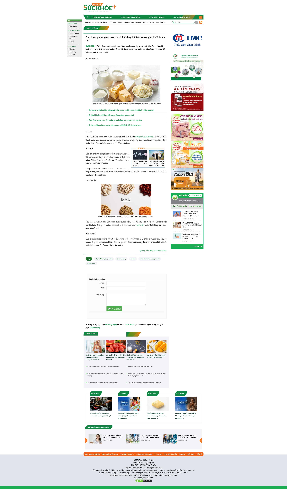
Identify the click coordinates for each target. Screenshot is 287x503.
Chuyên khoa (73, 26)
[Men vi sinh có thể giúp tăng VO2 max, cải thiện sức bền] (132, 438)
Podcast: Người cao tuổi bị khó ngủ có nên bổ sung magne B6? (185, 415)
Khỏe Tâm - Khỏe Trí (127, 454)
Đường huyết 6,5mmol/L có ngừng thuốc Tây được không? (192, 236)
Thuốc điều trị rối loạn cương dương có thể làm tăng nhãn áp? (156, 415)
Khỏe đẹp (72, 54)
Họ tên (101, 283)
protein (132, 259)
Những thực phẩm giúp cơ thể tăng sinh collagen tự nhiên (95, 357)
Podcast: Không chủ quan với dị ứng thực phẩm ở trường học (128, 415)
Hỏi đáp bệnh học (74, 33)
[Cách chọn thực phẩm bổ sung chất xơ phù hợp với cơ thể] (95, 438)
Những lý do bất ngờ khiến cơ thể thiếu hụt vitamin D (135, 357)
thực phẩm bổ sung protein (149, 259)
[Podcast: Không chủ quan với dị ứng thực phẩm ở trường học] (129, 404)
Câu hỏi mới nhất (179, 206)
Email (102, 288)
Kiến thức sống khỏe (102, 17)
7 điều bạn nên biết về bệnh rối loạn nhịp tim (140, 163)
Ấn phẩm (182, 454)
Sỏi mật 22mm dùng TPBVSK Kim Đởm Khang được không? (191, 214)
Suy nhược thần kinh (151, 22)
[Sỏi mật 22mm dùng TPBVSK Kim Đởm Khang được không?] (177, 213)
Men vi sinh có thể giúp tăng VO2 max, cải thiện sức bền (150, 436)
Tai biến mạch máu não (132, 22)
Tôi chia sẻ (72, 39)
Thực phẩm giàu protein (103, 259)
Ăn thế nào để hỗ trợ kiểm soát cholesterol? (102, 382)
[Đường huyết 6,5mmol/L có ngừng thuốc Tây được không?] (177, 236)
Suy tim (163, 22)
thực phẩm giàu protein (144, 137)
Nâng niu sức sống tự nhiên (106, 22)
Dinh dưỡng (73, 52)
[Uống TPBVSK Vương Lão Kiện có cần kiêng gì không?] (177, 225)
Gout (120, 22)
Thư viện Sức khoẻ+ (181, 17)
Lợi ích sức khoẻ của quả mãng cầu (140, 366)
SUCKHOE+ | (91, 46)
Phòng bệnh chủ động (144, 454)
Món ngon (72, 49)
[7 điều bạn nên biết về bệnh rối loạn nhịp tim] (140, 155)
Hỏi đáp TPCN (74, 36)
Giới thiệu (190, 454)
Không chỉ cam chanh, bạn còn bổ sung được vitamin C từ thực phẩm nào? (147, 375)
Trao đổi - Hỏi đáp (157, 17)
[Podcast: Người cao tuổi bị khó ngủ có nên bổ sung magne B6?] (186, 404)
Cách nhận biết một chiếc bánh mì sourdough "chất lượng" (105, 375)
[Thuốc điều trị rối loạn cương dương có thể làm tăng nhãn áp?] (158, 404)
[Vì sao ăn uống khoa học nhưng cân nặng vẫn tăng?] (101, 404)
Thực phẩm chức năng (130, 17)
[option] (106, 439)
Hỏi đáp (183, 195)
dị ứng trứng (121, 259)
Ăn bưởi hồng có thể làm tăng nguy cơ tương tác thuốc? (115, 357)
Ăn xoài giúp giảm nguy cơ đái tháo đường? (156, 356)
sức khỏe (130, 325)
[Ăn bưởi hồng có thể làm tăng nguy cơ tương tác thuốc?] (116, 346)
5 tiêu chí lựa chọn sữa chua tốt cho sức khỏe (103, 366)
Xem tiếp (199, 246)
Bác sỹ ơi (72, 41)
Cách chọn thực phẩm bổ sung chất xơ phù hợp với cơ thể (113, 436)
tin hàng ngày (111, 325)
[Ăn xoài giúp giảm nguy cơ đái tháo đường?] (157, 346)
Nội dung (100, 295)
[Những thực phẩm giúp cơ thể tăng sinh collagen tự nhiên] (95, 346)
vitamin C (139, 225)
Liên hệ (199, 454)
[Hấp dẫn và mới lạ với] (156, 155)
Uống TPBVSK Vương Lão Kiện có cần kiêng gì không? (192, 225)
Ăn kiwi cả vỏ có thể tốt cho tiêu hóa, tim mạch (144, 382)
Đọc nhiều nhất (195, 206)
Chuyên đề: (89, 22)
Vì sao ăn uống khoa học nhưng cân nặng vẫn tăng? (100, 414)
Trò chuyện (158, 454)
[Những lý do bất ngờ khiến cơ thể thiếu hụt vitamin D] (136, 346)
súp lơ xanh (91, 263)
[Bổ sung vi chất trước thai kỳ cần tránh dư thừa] (170, 440)
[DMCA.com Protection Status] (143, 480)
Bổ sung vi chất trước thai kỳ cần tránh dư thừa (188, 436)
